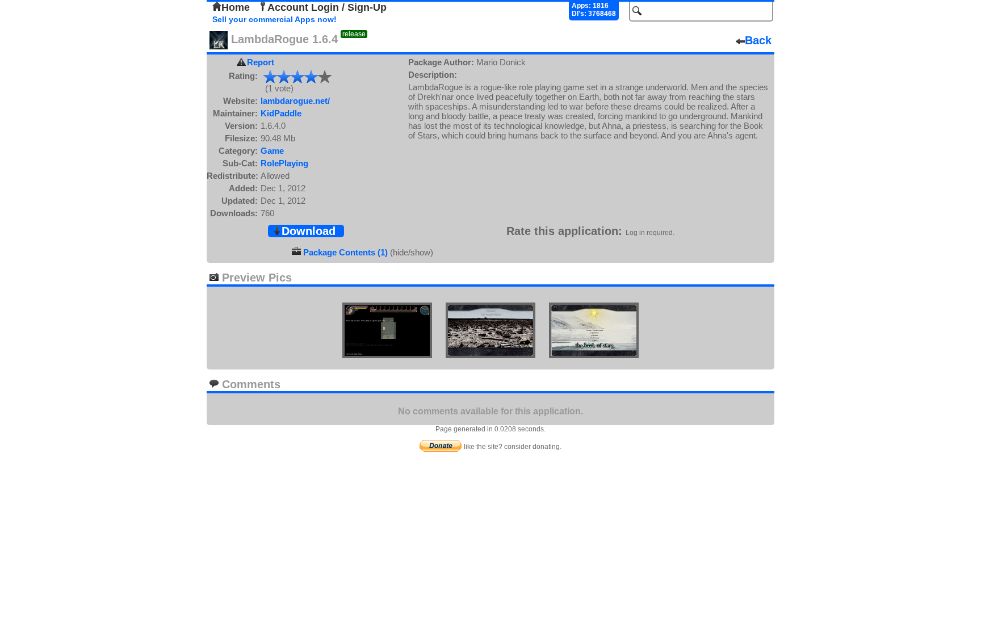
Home (235, 7)
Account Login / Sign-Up (327, 7)
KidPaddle (281, 113)
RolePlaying (284, 163)
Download (309, 231)
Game (272, 151)
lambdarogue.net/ (295, 101)
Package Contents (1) (345, 252)
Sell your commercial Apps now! (274, 19)
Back (758, 40)
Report (260, 62)
